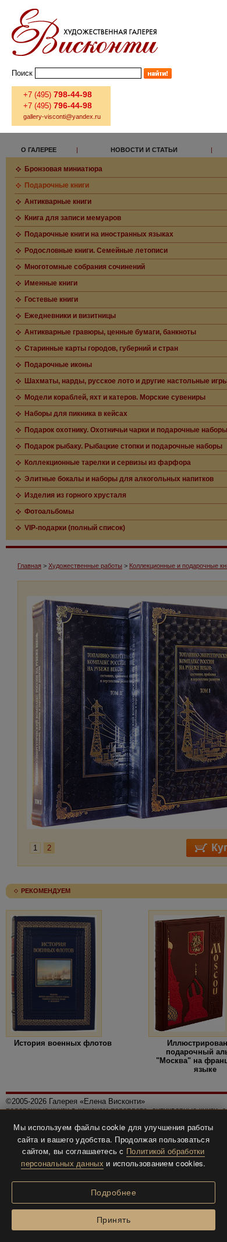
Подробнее (114, 1192)
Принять (114, 1220)
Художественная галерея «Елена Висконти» (85, 32)
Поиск (22, 73)
